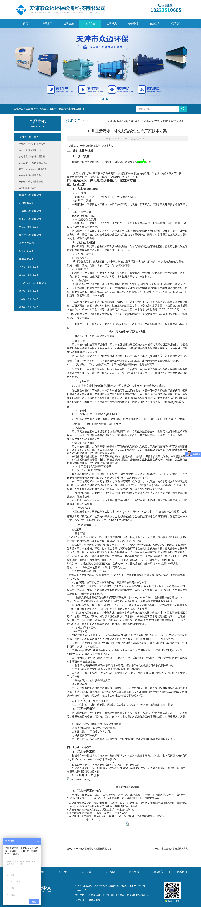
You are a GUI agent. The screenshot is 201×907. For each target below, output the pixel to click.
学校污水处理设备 (29, 291)
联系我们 (176, 23)
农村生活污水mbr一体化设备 (33, 169)
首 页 (26, 23)
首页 (126, 120)
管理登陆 (82, 900)
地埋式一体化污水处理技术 (32, 144)
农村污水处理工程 (27, 188)
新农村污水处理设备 (30, 235)
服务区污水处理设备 (30, 219)
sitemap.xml (94, 900)
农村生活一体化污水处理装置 (33, 162)
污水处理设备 (26, 203)
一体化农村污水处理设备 (31, 181)
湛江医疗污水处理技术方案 (174, 848)
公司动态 (112, 23)
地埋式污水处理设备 (30, 195)
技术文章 (90, 23)
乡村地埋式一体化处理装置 (32, 156)
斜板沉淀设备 (26, 251)
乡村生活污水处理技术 (30, 150)
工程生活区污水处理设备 (33, 283)
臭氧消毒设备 (26, 259)
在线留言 (155, 23)
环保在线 (90, 895)
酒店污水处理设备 (29, 275)
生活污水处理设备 (29, 227)
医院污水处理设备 (29, 267)
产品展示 (47, 23)
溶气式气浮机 (26, 243)
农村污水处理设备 (29, 136)
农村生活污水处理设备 (30, 175)
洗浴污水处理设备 (29, 307)
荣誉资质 (133, 23)
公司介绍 (69, 23)
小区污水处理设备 (29, 299)
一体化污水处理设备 (30, 211)
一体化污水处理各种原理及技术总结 (93, 848)
